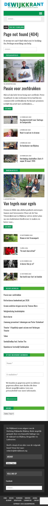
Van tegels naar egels (20, 203)
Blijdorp (9, 500)
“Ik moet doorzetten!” (28, 250)
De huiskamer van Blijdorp (29, 145)
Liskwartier (27, 500)
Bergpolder (17, 500)
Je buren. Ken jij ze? (27, 263)
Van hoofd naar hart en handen (31, 276)
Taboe (6, 336)
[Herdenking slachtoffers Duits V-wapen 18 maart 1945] (11, 161)
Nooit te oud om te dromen (29, 132)
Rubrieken (19, 498)
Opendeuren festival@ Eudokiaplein (16, 346)
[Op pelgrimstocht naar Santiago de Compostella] (11, 122)
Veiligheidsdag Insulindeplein (14, 311)
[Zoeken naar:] (20, 49)
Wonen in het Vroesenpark (29, 238)
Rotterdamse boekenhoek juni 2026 (17, 300)
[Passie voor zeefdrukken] (24, 80)
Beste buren (8, 316)
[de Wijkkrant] (24, 5)
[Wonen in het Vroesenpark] (11, 240)
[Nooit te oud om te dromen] (11, 135)
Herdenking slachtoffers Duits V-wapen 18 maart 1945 (32, 160)
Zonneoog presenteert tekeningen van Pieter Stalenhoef (24, 322)
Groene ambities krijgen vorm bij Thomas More (21, 305)
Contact (36, 500)
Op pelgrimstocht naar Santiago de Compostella (31, 121)
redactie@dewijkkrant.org (17, 450)
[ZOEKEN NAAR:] (24, 18)
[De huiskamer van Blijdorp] (11, 148)
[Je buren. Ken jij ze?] (11, 266)
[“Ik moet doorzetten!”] (11, 253)
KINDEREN (27, 498)
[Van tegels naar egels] (24, 196)
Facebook (9, 481)
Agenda (35, 498)
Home (5, 498)
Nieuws (11, 498)
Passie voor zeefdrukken (22, 88)
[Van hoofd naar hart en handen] (11, 279)
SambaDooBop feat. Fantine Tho (15, 341)
